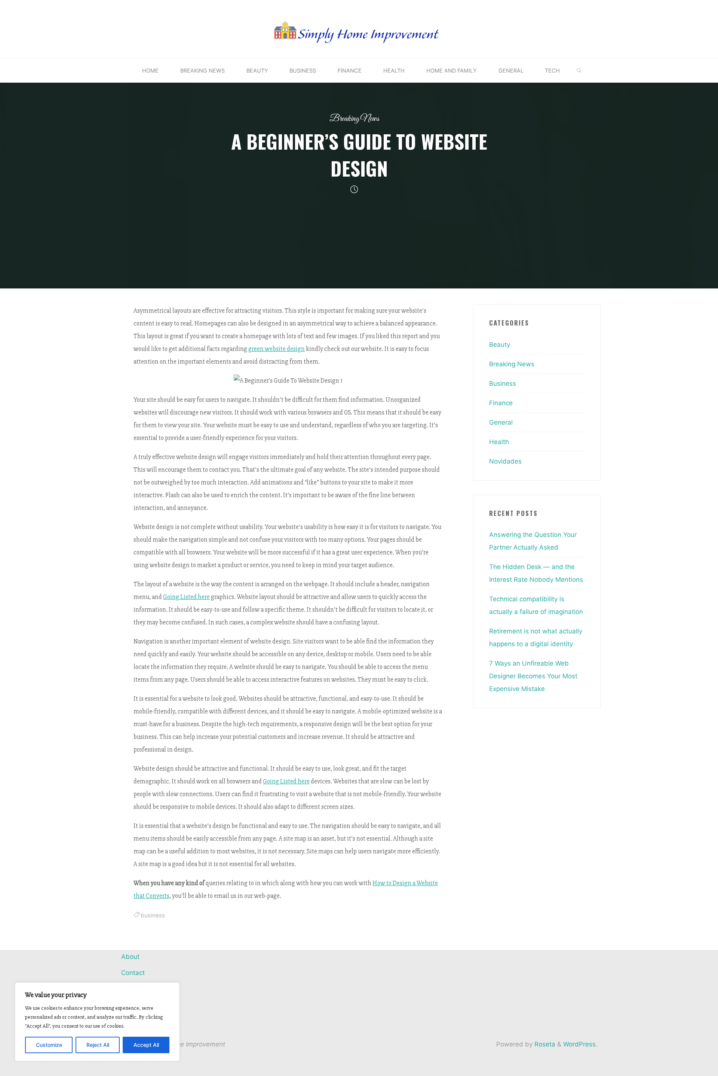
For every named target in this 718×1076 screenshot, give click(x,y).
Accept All (146, 1045)
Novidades (505, 461)
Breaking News (354, 119)
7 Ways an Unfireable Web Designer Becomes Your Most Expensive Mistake (533, 676)
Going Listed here (186, 597)
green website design (276, 349)
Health (499, 442)
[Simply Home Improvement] (359, 28)
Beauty (499, 344)
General (501, 422)
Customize (49, 1045)
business (153, 915)
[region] (97, 1021)
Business (502, 383)
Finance (501, 403)
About (130, 956)
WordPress (579, 1044)
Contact (133, 972)
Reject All (97, 1045)
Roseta (544, 1044)
